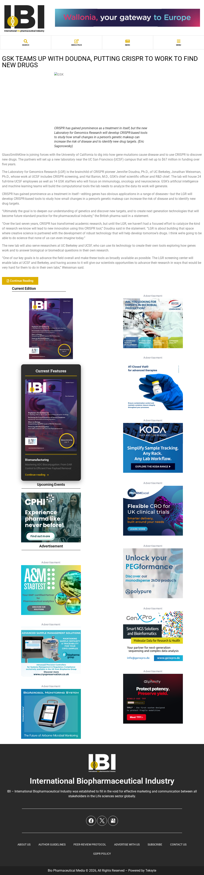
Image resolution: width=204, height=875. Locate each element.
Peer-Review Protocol (90, 844)
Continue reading (35, 474)
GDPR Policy (102, 853)
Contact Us (178, 844)
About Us (24, 844)
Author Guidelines (52, 844)
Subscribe (155, 844)
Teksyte (150, 870)
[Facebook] (91, 821)
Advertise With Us (127, 844)
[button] (20, 281)
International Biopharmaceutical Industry (102, 781)
